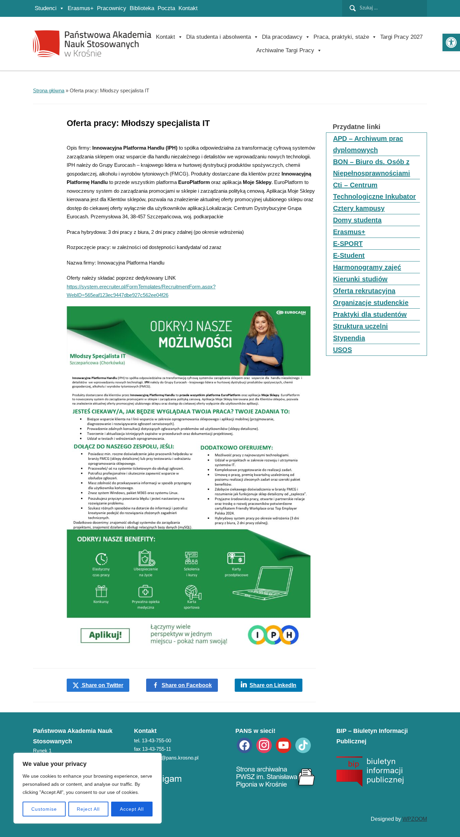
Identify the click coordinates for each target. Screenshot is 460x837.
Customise (44, 809)
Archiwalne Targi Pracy (285, 50)
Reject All (88, 809)
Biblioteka (142, 8)
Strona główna (48, 90)
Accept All (132, 809)
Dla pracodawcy (282, 37)
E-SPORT (348, 243)
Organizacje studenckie (370, 302)
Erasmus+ (81, 8)
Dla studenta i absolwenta (218, 37)
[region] (87, 788)
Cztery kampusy (359, 208)
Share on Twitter (101, 685)
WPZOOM (414, 819)
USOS (342, 349)
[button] (451, 42)
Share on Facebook (187, 685)
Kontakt (188, 8)
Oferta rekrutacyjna (364, 290)
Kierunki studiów (360, 279)
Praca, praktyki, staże (341, 37)
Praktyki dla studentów (370, 314)
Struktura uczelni (360, 326)
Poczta (166, 8)
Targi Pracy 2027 (401, 37)
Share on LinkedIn (273, 685)
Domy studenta (357, 220)
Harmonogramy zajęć (367, 267)
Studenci (46, 8)
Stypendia (349, 338)
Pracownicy (111, 8)
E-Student (349, 255)
